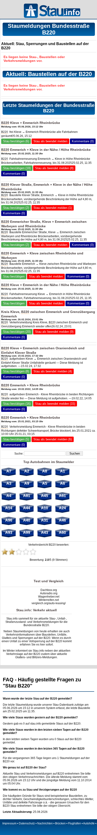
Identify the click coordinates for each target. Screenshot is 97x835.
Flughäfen (74, 823)
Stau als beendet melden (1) (52, 208)
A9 (26, 483)
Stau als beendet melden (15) (55, 403)
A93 (8, 533)
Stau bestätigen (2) (16, 208)
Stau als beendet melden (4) (52, 371)
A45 (44, 496)
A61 (62, 496)
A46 (62, 520)
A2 (26, 471)
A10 (44, 508)
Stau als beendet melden (50, 141)
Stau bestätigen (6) (16, 141)
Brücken (60, 823)
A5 (44, 483)
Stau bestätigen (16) (17, 403)
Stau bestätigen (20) (17, 331)
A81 (26, 496)
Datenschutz (27, 823)
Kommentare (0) (83, 141)
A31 (44, 520)
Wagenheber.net (48, 596)
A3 (8, 483)
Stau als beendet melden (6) (52, 439)
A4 (8, 496)
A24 (62, 508)
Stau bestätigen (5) (16, 439)
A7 (8, 471)
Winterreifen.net (49, 600)
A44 (26, 508)
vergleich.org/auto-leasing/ (49, 603)
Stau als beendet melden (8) (54, 168)
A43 (44, 533)
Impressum (9, 823)
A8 (44, 471)
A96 (8, 520)
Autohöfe (89, 823)
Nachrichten (45, 823)
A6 (62, 483)
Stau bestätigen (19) (17, 168)
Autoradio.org (48, 593)
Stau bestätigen (13, 276)
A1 (62, 471)
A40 (26, 520)
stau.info (35, 723)
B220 (5, 123)
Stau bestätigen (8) (16, 371)
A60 (62, 533)
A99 (26, 533)
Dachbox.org (48, 590)
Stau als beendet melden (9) (54, 331)
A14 (8, 508)
